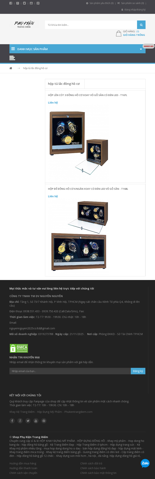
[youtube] (31, 3)
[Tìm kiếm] (141, 24)
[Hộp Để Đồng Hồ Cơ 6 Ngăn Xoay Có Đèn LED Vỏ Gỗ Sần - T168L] (78, 237)
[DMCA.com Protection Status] (18, 348)
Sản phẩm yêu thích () (101, 3)
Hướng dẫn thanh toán (23, 468)
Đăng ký (138, 371)
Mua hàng (97, 178)
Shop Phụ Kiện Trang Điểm (30, 437)
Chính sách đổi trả (91, 463)
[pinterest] (38, 3)
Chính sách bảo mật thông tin (98, 473)
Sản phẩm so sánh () (132, 3)
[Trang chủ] (24, 24)
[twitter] (24, 3)
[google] (20, 420)
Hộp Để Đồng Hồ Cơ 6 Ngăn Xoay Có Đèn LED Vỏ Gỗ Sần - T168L (88, 188)
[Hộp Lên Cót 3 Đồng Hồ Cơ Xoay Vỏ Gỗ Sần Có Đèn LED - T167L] (78, 143)
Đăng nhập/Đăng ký (135, 9)
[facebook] (10, 3)
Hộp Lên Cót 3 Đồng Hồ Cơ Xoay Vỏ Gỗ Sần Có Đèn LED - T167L (87, 95)
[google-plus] (17, 3)
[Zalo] (145, 464)
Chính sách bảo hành (93, 468)
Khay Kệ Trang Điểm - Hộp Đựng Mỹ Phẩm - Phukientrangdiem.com (50, 412)
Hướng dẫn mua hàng (22, 463)
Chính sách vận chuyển (23, 473)
